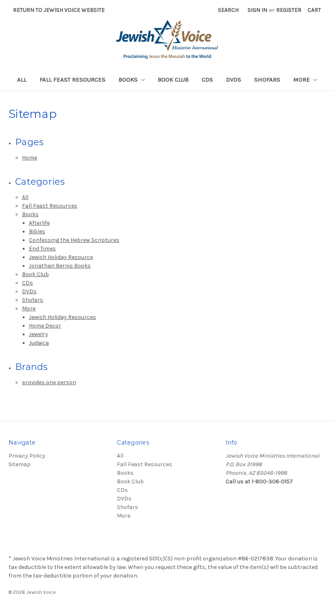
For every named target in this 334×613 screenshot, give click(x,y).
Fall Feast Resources (72, 79)
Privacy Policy (27, 455)
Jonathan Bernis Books (60, 265)
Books (129, 79)
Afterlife (39, 222)
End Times (42, 248)
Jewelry (38, 334)
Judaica (39, 342)
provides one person (49, 382)
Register (288, 10)
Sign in (257, 10)
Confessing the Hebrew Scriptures (74, 240)
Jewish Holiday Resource (61, 257)
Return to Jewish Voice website (59, 10)
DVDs (233, 79)
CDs (207, 79)
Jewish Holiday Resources (62, 317)
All (21, 79)
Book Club (173, 79)
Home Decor (45, 325)
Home (29, 157)
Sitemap (20, 464)
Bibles (37, 231)
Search (228, 10)
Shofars (267, 79)
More (302, 79)
